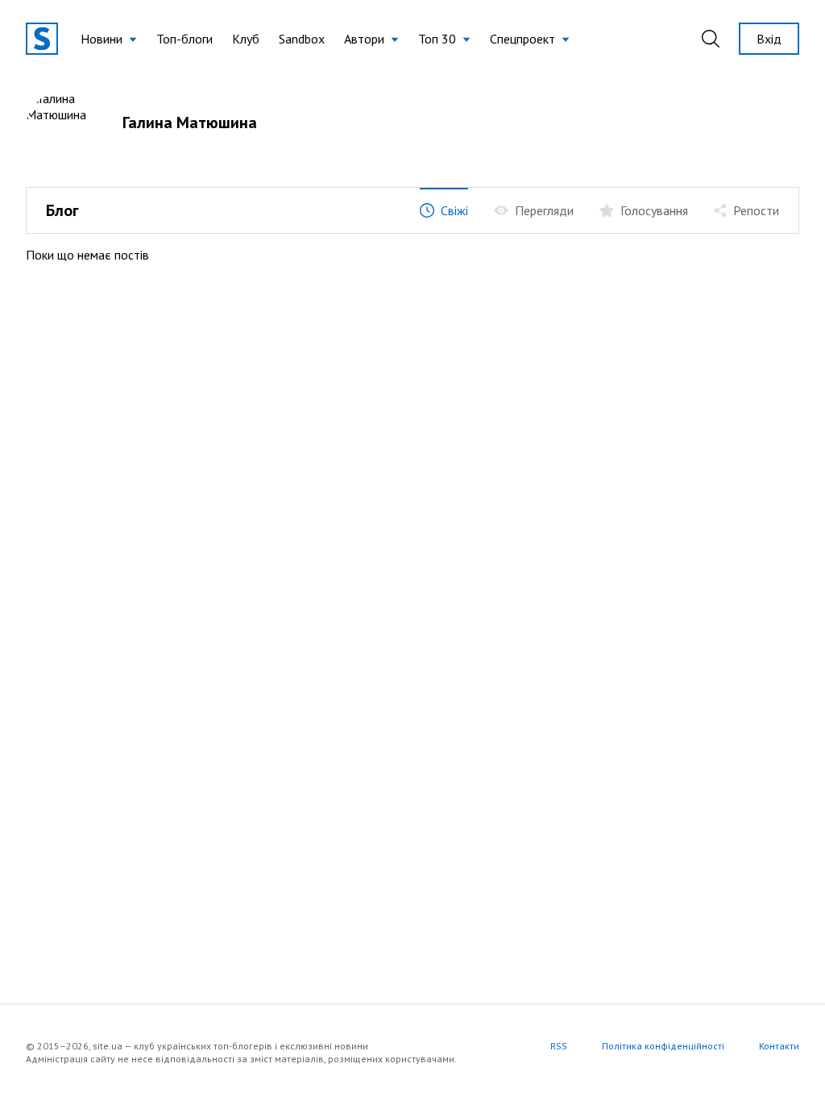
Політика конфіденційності (663, 1046)
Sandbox (302, 39)
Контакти (779, 1046)
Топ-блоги (184, 39)
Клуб (245, 39)
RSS (558, 1046)
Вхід (769, 39)
